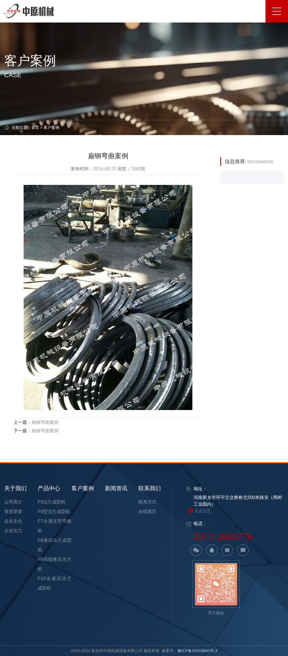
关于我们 (15, 488)
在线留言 (147, 511)
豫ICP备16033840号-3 (197, 650)
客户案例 (51, 127)
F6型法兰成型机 (54, 511)
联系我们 (149, 488)
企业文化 (13, 521)
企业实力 (13, 530)
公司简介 (13, 502)
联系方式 (147, 502)
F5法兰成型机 (52, 502)
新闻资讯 (116, 488)
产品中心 (49, 488)
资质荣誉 (13, 511)
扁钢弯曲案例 (45, 422)
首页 (35, 127)
